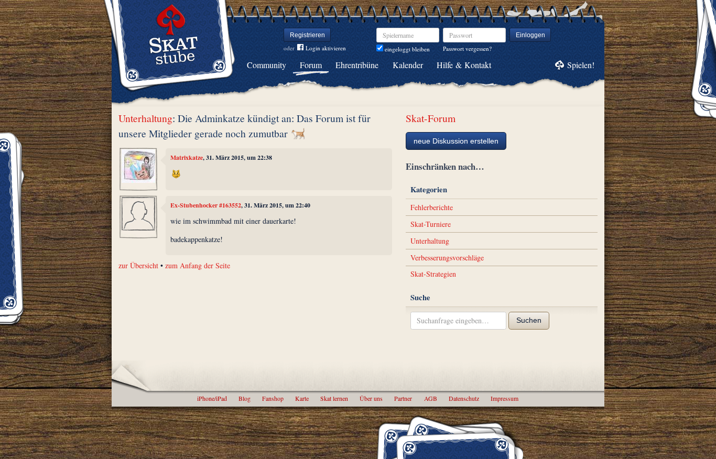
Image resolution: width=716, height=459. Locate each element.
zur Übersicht (138, 265)
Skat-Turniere (430, 224)
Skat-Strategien (433, 274)
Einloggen (530, 35)
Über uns (371, 398)
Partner (403, 398)
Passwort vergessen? (467, 48)
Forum (311, 64)
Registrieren (307, 35)
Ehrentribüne (356, 64)
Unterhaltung (145, 118)
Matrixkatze (186, 157)
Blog (244, 398)
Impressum (504, 398)
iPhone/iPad (212, 398)
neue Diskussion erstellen (456, 141)
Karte (302, 398)
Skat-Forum (430, 118)
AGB (430, 398)
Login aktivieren (326, 48)
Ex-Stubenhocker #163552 (205, 205)
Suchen (528, 320)
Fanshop (273, 398)
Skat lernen (334, 398)
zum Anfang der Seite (197, 265)
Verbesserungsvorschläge (447, 258)
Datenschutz (464, 398)
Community (266, 64)
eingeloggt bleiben (406, 49)
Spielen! (580, 64)
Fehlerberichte (431, 207)
